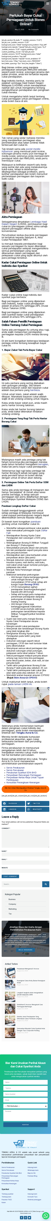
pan (33, 521)
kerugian (43, 464)
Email (4, 859)
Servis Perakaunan (15, 767)
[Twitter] (29, 1217)
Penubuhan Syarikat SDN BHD (21, 772)
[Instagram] (25, 1217)
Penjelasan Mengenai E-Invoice (28, 969)
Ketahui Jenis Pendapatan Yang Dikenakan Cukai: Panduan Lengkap (29, 1018)
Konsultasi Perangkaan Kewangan (23, 782)
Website (5, 868)
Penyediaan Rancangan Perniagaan (23, 775)
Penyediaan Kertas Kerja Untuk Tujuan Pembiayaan (25, 778)
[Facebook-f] (21, 1217)
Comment (6, 828)
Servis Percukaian (15, 770)
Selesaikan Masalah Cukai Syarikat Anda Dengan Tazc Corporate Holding (31, 1029)
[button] (47, 3)
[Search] (45, 884)
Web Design (37, 1211)
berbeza (35, 390)
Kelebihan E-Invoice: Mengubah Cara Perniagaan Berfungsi (30, 1005)
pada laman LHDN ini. (20, 684)
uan (38, 521)
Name (4, 851)
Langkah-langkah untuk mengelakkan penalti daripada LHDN (30, 994)
